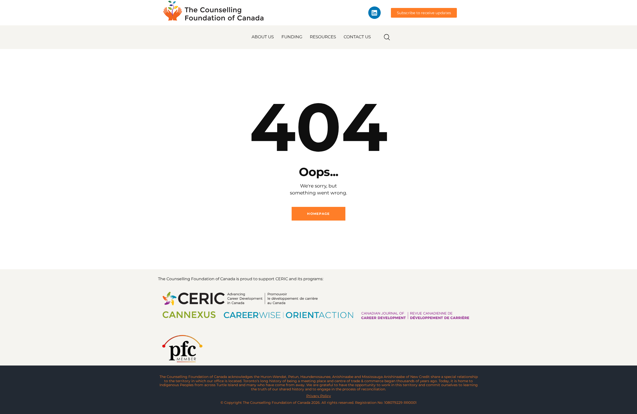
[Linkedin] (374, 12)
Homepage (318, 214)
